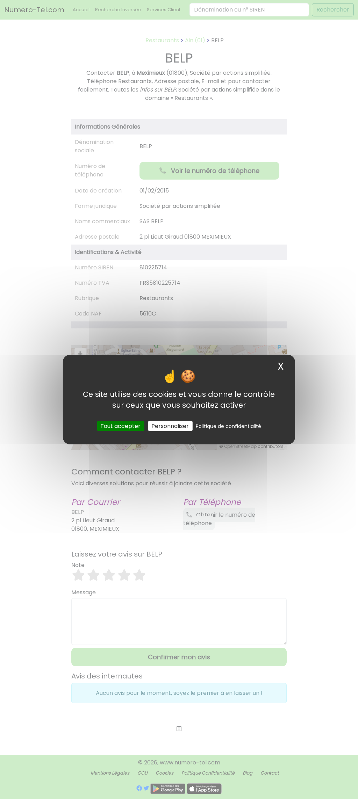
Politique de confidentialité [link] (228, 426)
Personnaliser (170, 426)
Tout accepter (120, 426)
